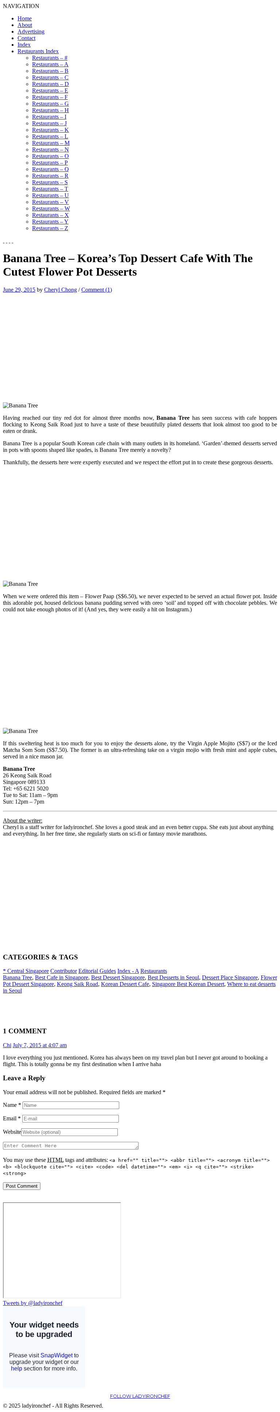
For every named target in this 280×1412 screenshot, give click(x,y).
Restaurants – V (50, 202)
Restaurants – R (50, 176)
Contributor (63, 971)
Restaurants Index (38, 51)
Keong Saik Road (77, 984)
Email (12, 1118)
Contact (26, 38)
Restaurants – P (50, 162)
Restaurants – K (50, 130)
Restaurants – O (50, 156)
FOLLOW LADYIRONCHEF (140, 1396)
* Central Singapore (26, 971)
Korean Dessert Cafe (125, 984)
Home (25, 18)
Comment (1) (96, 290)
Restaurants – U (50, 195)
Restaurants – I (49, 117)
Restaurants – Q (50, 169)
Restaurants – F (50, 97)
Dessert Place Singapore (230, 977)
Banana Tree (17, 977)
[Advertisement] (64, 344)
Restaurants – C (50, 77)
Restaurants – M (51, 143)
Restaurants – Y (50, 221)
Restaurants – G (50, 103)
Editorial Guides (97, 971)
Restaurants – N (50, 149)
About (25, 25)
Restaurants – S (50, 182)
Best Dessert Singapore (118, 977)
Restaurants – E (50, 90)
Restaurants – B (50, 71)
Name (12, 1105)
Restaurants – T (50, 189)
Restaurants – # (49, 58)
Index (24, 45)
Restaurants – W (51, 208)
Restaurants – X (50, 215)
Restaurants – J (49, 123)
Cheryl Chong (60, 290)
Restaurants (153, 971)
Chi (7, 1045)
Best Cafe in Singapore (61, 977)
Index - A (128, 971)
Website (12, 1132)
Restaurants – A (50, 64)
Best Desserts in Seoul (173, 977)
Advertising (31, 31)
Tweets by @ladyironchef (32, 1303)
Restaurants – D (50, 84)
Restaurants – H (50, 110)
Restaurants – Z (50, 228)
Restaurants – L (50, 136)
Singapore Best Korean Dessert (188, 984)
